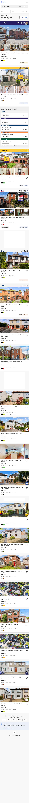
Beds (13, 11)
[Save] (27, 11)
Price (2, 11)
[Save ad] (26, 53)
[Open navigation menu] (27, 2)
